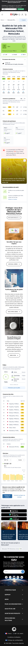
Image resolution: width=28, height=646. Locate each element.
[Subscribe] (22, 571)
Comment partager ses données (19, 496)
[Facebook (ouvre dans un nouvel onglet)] (6, 577)
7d (24, 98)
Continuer (20, 9)
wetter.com (15, 384)
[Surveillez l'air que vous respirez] (14, 231)
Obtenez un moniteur (12, 199)
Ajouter (24, 20)
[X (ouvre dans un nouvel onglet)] (10, 577)
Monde (2, 20)
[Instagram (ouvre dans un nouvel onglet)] (18, 577)
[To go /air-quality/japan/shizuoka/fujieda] (14, 418)
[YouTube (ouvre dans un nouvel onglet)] (14, 577)
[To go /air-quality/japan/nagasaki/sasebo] (14, 409)
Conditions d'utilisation (14, 637)
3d (21, 98)
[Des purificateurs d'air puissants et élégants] (14, 326)
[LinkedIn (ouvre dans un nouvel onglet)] (21, 577)
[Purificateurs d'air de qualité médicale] (14, 278)
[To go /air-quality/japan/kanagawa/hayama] (14, 403)
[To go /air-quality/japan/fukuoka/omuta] (14, 412)
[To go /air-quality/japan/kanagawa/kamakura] (14, 430)
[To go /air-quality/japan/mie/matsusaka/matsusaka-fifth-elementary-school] (14, 446)
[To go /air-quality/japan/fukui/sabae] (14, 424)
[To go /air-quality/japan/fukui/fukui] (14, 427)
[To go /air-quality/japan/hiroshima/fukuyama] (14, 415)
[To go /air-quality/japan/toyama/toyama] (14, 406)
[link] (19, 14)
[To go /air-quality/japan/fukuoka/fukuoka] (14, 421)
